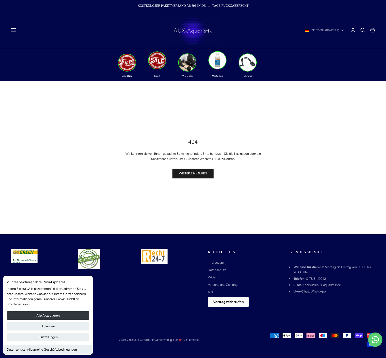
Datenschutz (16, 349)
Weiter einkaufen (193, 173)
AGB (211, 292)
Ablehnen (48, 326)
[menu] (13, 30)
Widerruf (214, 277)
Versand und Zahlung (222, 285)
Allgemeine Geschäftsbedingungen (52, 349)
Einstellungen (48, 337)
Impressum (216, 263)
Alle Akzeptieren (48, 316)
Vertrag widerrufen (228, 302)
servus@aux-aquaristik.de (323, 285)
